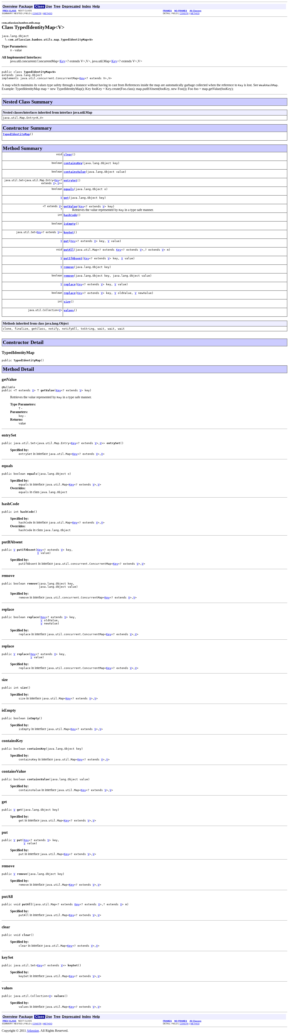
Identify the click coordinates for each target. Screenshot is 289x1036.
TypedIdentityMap (16, 134)
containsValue (75, 171)
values (69, 310)
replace (70, 284)
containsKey (73, 163)
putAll (69, 249)
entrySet (70, 180)
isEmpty (70, 223)
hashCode (70, 215)
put (66, 241)
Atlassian (33, 1030)
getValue (70, 206)
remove (69, 267)
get (66, 197)
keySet (69, 232)
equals (69, 189)
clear (68, 154)
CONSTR (36, 13)
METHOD (47, 13)
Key (62, 61)
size (67, 301)
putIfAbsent (73, 258)
